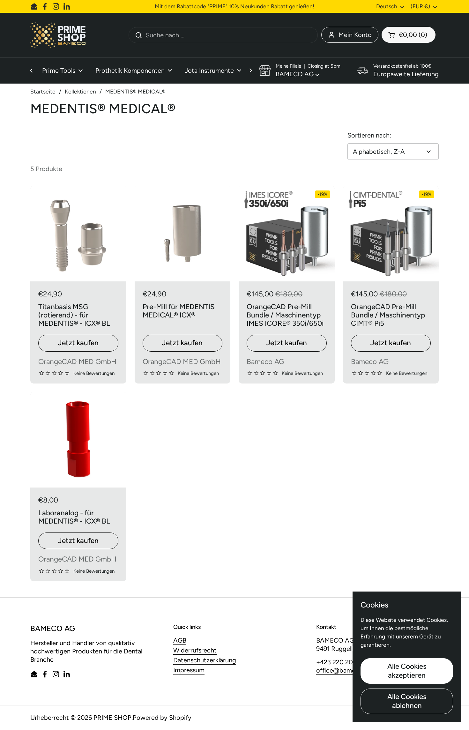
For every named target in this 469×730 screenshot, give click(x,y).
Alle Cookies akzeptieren (406, 671)
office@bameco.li (341, 670)
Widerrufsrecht (195, 650)
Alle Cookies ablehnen (406, 701)
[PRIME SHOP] (60, 35)
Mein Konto (355, 35)
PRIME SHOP (112, 717)
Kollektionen (80, 91)
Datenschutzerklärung (204, 660)
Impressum (189, 670)
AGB (179, 640)
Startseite (43, 91)
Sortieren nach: (369, 135)
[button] (408, 35)
